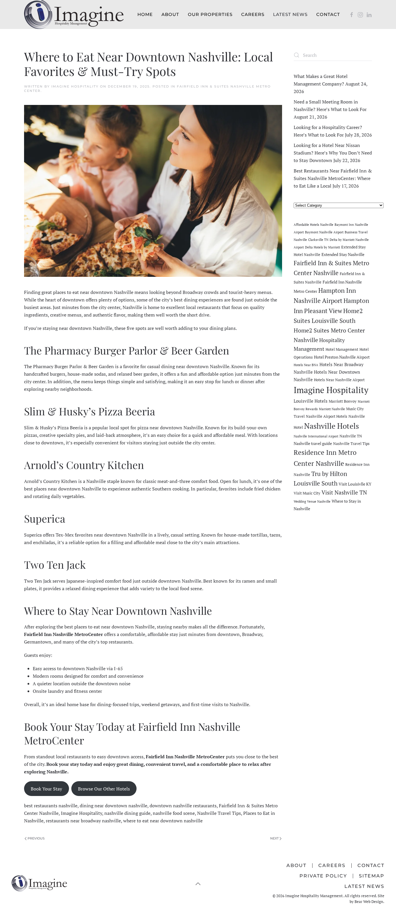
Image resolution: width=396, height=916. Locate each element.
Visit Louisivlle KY (355, 484)
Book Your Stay (46, 789)
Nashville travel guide (313, 443)
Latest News (290, 14)
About (170, 14)
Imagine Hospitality (75, 86)
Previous (36, 838)
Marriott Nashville (332, 409)
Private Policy (323, 876)
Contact (328, 14)
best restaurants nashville (50, 805)
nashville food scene (174, 813)
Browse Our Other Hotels (104, 789)
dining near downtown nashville (113, 805)
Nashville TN (350, 436)
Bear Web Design (369, 901)
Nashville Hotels (331, 426)
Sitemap (371, 876)
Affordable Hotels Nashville (313, 225)
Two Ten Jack (37, 581)
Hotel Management (342, 349)
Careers (252, 14)
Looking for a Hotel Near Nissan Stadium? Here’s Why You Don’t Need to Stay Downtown (333, 152)
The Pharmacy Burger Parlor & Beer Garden (69, 366)
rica (38, 535)
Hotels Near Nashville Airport (339, 379)
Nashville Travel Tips (219, 813)
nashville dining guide (127, 813)
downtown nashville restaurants (183, 805)
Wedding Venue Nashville (312, 501)
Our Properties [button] (210, 14)
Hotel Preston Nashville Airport (342, 357)
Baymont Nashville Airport (324, 232)
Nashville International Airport (316, 436)
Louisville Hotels (311, 401)
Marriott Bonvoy (343, 401)
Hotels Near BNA (306, 365)
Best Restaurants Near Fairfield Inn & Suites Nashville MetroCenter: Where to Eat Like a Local (333, 178)
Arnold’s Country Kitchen (50, 481)
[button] (198, 884)
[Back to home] (73, 14)
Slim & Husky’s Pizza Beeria (53, 427)
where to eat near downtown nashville (163, 820)
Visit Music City (307, 493)
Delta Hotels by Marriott (322, 247)
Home (145, 14)
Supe (29, 535)
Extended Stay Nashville (342, 254)
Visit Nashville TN (344, 492)
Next (274, 838)
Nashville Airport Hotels (326, 416)
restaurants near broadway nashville (83, 820)
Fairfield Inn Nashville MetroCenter (185, 756)
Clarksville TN (318, 240)
